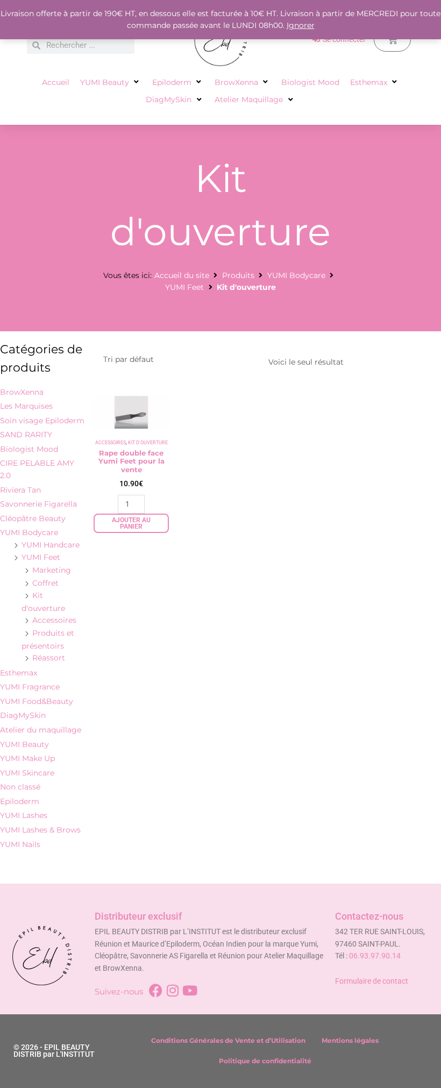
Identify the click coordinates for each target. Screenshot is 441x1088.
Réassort (48, 657)
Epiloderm (19, 801)
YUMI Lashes (23, 815)
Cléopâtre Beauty (33, 518)
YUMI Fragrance (30, 686)
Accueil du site (181, 275)
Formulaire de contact (371, 981)
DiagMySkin (23, 715)
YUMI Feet (184, 287)
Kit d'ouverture (148, 442)
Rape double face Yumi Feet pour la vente (131, 461)
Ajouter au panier (131, 523)
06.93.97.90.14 (375, 955)
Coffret (45, 583)
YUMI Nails (20, 844)
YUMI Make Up (27, 758)
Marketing (51, 570)
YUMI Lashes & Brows (40, 830)
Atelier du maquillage (40, 730)
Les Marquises (26, 406)
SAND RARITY (26, 434)
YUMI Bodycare (296, 275)
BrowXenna (22, 392)
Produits (238, 275)
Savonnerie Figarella (38, 504)
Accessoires (54, 620)
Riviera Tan (20, 490)
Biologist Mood (29, 449)
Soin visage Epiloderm (42, 420)
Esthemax (18, 673)
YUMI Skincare (27, 773)
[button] (111, 82)
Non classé (20, 787)
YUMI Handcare (51, 545)
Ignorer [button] (301, 25)
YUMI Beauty (24, 744)
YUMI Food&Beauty (36, 701)
